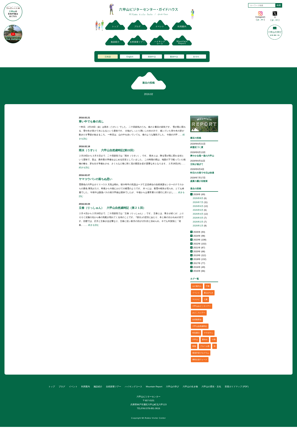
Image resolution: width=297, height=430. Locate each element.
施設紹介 (98, 386)
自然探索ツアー (113, 386)
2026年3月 (198, 217)
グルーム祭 (204, 346)
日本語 (108, 57)
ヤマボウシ (208, 333)
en (262, 19)
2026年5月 (198, 210)
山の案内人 (197, 286)
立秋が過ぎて (196, 164)
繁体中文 (174, 57)
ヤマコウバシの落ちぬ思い (95, 179)
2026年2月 (198, 221)
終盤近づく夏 (196, 147)
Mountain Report (154, 386)
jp (258, 19)
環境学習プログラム (200, 353)
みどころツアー (198, 313)
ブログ (62, 386)
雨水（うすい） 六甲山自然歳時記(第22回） (107, 150)
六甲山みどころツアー (201, 306)
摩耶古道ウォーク (199, 360)
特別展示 (196, 333)
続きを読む (84, 167)
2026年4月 (198, 214)
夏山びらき (208, 293)
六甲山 (195, 339)
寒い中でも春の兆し (91, 121)
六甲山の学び (172, 386)
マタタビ (196, 299)
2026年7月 (198, 202)
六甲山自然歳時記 (199, 326)
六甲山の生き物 (190, 386)
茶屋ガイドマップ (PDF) (237, 386)
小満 (213, 339)
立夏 (206, 299)
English (130, 57)
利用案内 (85, 386)
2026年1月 (198, 225)
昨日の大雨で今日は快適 (202, 172)
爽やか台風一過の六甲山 (202, 155)
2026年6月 (198, 206)
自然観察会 (197, 319)
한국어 (196, 57)
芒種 (207, 286)
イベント (196, 293)
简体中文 (152, 57)
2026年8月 (198, 198)
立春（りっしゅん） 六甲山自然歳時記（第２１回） (112, 207)
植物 (194, 346)
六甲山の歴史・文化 (211, 386)
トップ (51, 386)
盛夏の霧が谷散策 (199, 181)
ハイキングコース (133, 386)
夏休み (205, 339)
